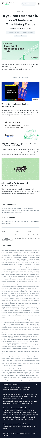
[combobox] (28, 4)
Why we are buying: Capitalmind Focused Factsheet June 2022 (19, 144)
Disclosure (5, 238)
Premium (20, 12)
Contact (17, 235)
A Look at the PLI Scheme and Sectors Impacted (15, 184)
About (3, 231)
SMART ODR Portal (7, 240)
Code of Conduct (33, 235)
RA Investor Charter (20, 238)
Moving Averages (28, 32)
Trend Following (20, 36)
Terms (29, 231)
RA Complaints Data (33, 238)
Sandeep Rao (14, 28)
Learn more (31, 210)
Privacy (4, 235)
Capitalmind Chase (13, 32)
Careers (17, 231)
